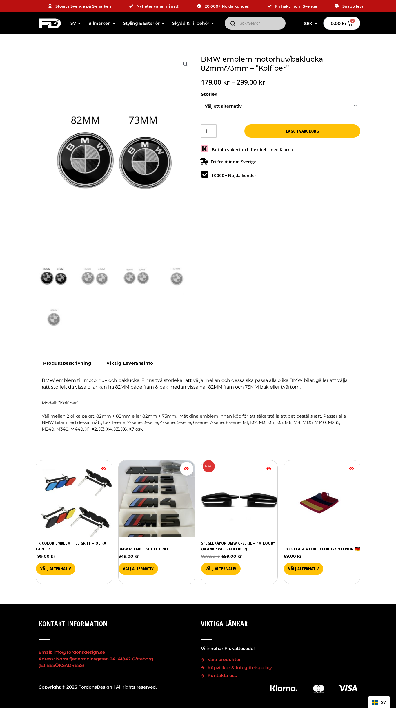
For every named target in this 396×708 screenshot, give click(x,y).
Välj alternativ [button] (303, 568)
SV (73, 23)
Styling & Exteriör (141, 23)
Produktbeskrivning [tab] (67, 363)
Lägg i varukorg (302, 131)
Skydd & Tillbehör (190, 23)
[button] (185, 64)
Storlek (209, 94)
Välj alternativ (55, 568)
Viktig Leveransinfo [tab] (129, 363)
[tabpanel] (198, 404)
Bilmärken (99, 23)
